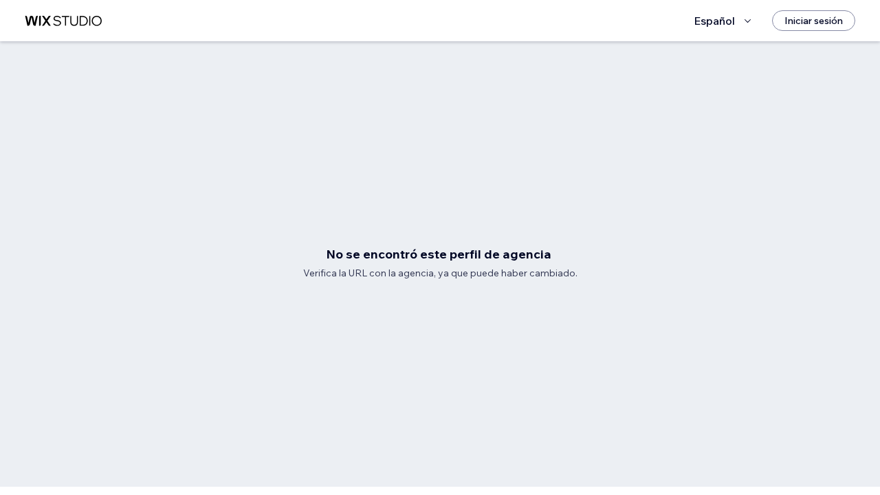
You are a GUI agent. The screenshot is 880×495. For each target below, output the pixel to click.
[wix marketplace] (63, 21)
